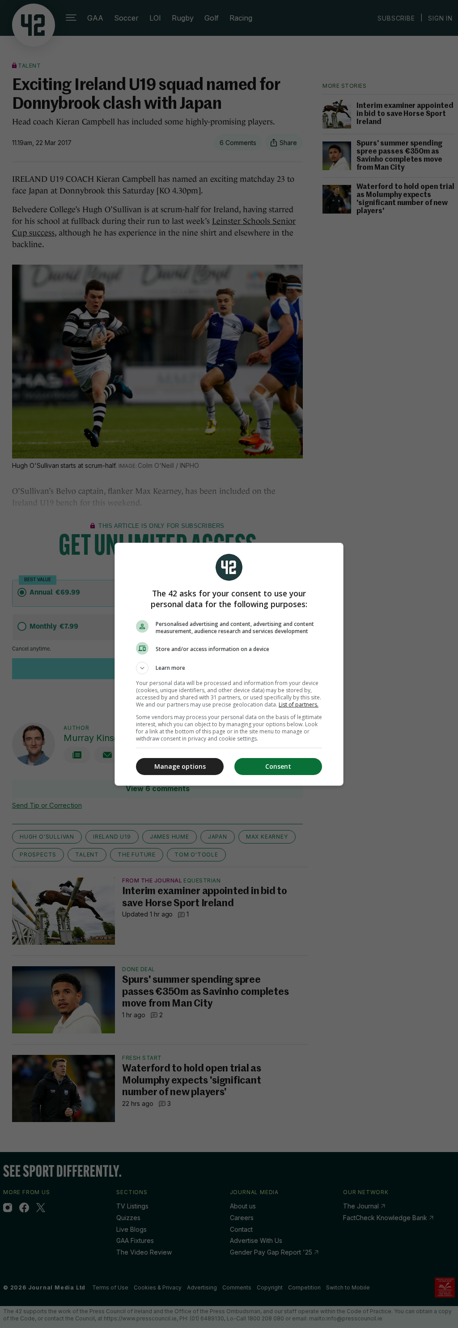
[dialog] (229, 664)
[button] (229, 668)
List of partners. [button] (298, 704)
